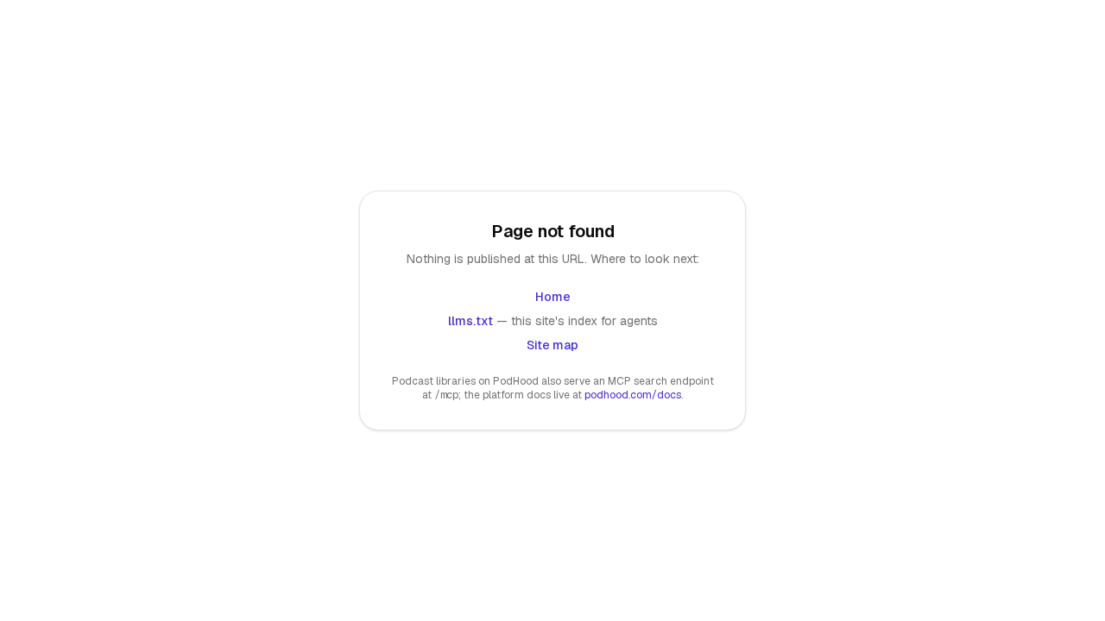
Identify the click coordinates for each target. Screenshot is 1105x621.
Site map (552, 345)
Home (553, 296)
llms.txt (470, 321)
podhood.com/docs (632, 395)
